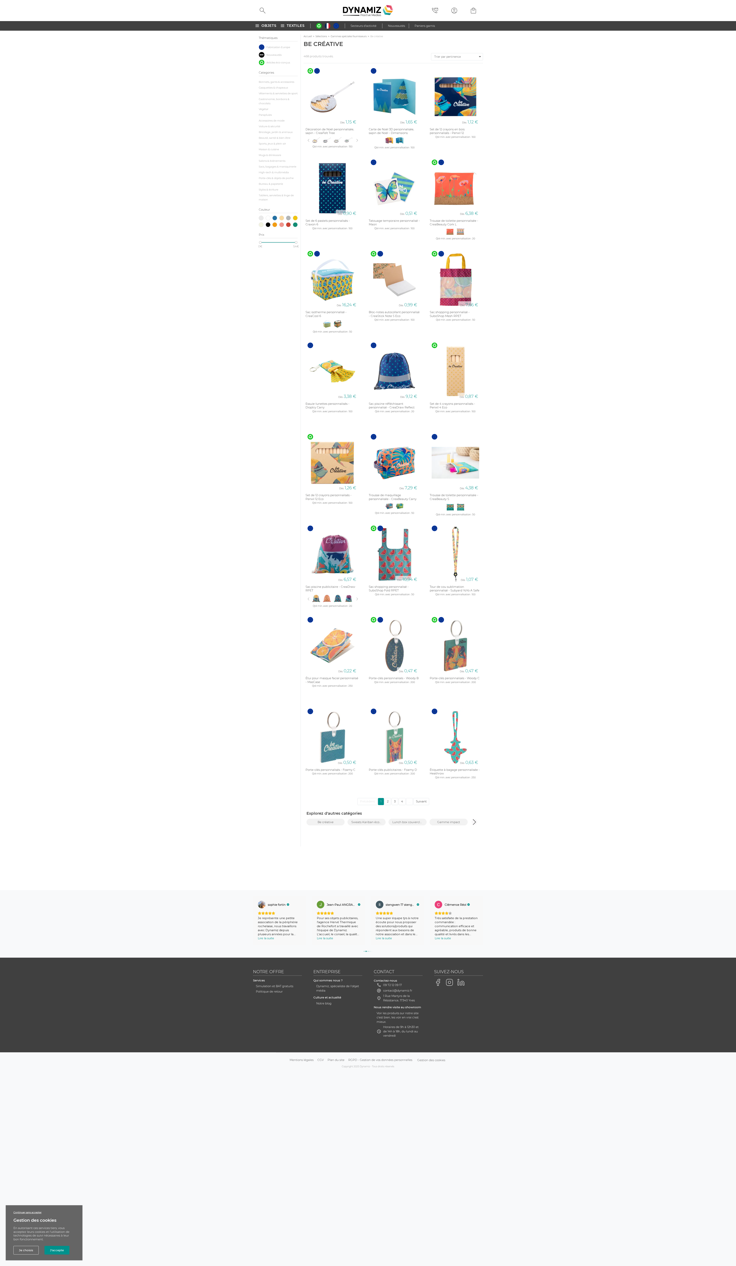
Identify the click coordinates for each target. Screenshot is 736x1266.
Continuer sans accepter (27, 1212)
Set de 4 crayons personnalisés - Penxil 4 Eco (452, 405)
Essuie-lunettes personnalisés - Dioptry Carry (327, 405)
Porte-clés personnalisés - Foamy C (330, 770)
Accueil (308, 36)
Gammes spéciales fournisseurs (349, 36)
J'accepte (57, 1250)
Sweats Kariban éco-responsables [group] (368, 822)
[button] (474, 822)
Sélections (321, 36)
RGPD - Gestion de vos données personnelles (380, 1060)
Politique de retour (269, 991)
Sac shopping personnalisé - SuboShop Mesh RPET (450, 314)
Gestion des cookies (431, 1060)
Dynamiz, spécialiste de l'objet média (337, 988)
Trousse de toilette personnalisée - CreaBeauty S (454, 497)
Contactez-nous (385, 980)
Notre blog (323, 1003)
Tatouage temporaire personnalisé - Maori (394, 222)
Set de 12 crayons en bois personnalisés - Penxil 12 (447, 131)
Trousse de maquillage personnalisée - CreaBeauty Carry (392, 497)
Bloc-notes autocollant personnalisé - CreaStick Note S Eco (394, 314)
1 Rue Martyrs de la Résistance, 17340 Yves (399, 998)
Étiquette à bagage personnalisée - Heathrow (455, 771)
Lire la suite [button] (266, 938)
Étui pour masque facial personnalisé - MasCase (332, 680)
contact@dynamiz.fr (397, 990)
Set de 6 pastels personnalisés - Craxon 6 (328, 222)
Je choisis (26, 1250)
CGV (320, 1060)
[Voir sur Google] (261, 904)
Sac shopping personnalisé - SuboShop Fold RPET (389, 588)
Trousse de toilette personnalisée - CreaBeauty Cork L (454, 222)
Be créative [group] (326, 822)
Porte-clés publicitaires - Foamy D (393, 770)
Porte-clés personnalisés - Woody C (455, 678)
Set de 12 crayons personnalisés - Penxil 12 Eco (329, 497)
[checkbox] (278, 47)
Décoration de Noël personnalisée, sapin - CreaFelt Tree (330, 131)
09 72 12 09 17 (392, 985)
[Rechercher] (262, 10)
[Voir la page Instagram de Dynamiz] (449, 982)
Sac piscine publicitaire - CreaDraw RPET (330, 588)
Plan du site (336, 1060)
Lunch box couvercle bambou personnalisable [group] (409, 822)
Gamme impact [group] (448, 822)
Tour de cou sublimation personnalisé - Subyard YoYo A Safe (454, 588)
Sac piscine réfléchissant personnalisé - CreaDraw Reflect (392, 405)
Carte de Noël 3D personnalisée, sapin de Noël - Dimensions (391, 131)
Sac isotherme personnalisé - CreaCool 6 (326, 314)
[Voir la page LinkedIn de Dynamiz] (461, 982)
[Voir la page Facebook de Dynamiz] (438, 982)
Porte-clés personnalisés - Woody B (394, 678)
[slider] (260, 242)
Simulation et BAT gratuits (274, 986)
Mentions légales (302, 1060)
